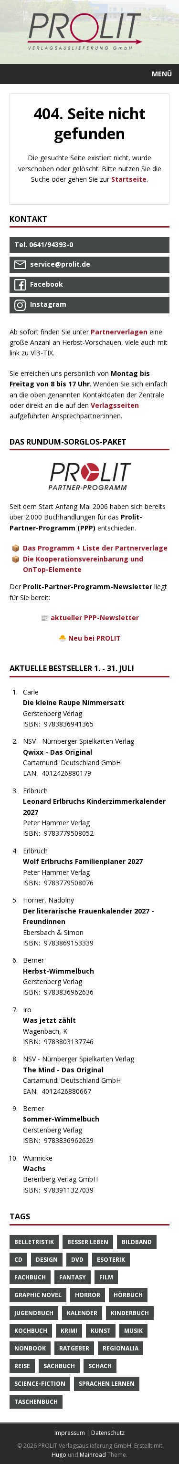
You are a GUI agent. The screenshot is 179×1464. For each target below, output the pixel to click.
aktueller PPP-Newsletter (95, 617)
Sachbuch (59, 1366)
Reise (22, 1366)
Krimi (69, 1331)
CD (18, 1260)
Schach (100, 1366)
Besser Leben (87, 1242)
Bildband (137, 1242)
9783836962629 (74, 1140)
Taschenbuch (36, 1402)
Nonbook (30, 1348)
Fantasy (72, 1277)
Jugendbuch (33, 1313)
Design (47, 1260)
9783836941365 (74, 723)
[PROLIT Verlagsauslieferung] (89, 32)
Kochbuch (30, 1331)
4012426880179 (71, 773)
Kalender (82, 1313)
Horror (87, 1295)
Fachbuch (30, 1277)
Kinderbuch (130, 1313)
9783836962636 (74, 992)
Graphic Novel (38, 1295)
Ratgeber (74, 1348)
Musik (133, 1331)
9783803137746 (74, 1041)
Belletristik (34, 1242)
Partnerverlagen (119, 331)
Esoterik (111, 1260)
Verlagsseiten (115, 405)
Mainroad (93, 1455)
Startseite (129, 179)
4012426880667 (71, 1091)
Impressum (69, 1433)
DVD (77, 1260)
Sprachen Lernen (107, 1384)
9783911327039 (74, 1189)
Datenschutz (108, 1433)
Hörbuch (128, 1295)
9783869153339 (74, 942)
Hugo (59, 1455)
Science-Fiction (39, 1384)
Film (106, 1277)
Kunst (101, 1331)
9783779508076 (74, 882)
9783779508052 (74, 833)
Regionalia (120, 1348)
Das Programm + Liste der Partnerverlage (95, 547)
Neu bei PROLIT (94, 638)
